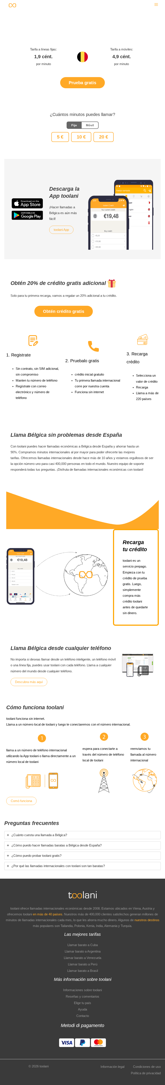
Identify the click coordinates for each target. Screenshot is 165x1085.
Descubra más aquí (29, 682)
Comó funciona (21, 801)
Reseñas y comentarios (82, 996)
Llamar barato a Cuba (82, 945)
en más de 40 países (47, 914)
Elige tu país (82, 1003)
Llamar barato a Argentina (83, 951)
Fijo (74, 125)
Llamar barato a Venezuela (82, 958)
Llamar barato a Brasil (82, 970)
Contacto (82, 1016)
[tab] (82, 835)
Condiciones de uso (147, 1066)
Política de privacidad (146, 1073)
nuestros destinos (146, 920)
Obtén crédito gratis (63, 311)
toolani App (61, 229)
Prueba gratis (82, 82)
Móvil (90, 125)
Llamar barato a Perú (82, 964)
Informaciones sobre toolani (82, 990)
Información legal (112, 1066)
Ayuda (82, 1009)
